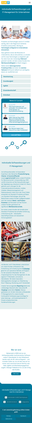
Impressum (23, 416)
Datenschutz (9, 419)
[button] (30, 3)
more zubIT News (16, 135)
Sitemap (8, 416)
